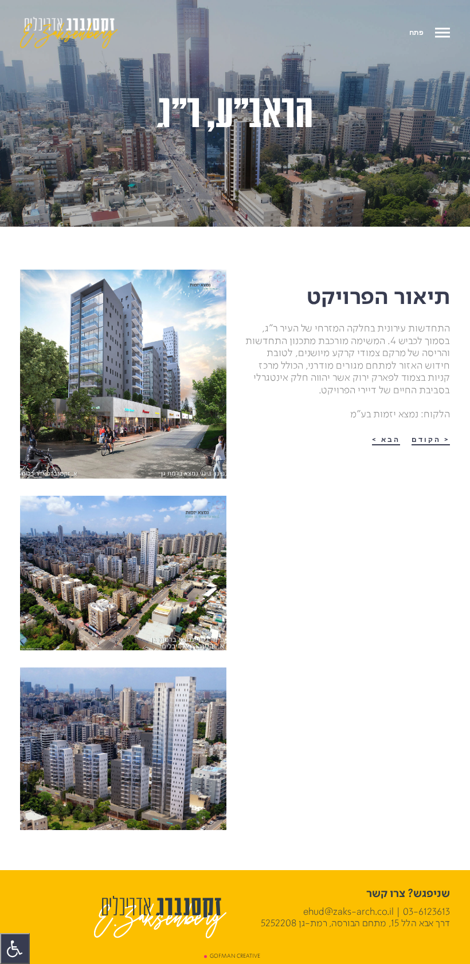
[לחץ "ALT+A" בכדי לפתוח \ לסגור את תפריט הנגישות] (15, 948)
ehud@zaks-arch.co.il (348, 912)
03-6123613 (426, 912)
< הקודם (431, 440)
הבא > (386, 440)
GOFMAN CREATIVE (235, 956)
